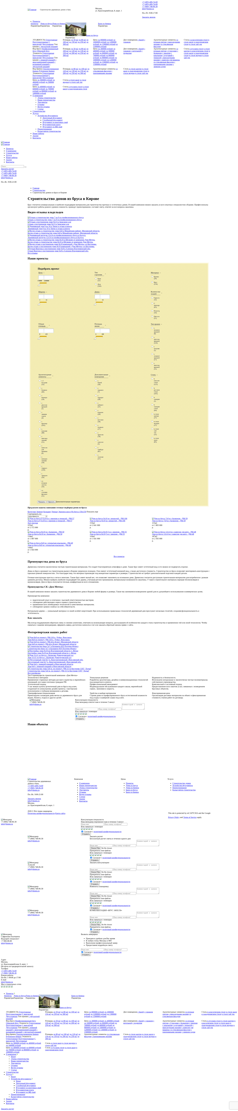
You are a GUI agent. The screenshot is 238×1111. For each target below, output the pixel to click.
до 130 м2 (82, 51)
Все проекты (119, 556)
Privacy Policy (173, 817)
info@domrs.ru (148, 9)
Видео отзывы (44, 107)
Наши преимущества (46, 100)
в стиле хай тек (195, 44)
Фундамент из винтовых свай (55, 122)
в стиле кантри (135, 69)
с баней (140, 40)
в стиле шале (74, 80)
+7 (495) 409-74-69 (150, 2)
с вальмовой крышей (44, 63)
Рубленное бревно (47, 71)
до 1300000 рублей (107, 44)
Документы (42, 102)
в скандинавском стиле (138, 71)
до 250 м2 (82, 42)
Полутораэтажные (40, 42)
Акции (35, 136)
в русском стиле (196, 49)
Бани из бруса (132, 790)
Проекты (36, 21)
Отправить (80, 719)
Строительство (39, 111)
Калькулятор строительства (49, 131)
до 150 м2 (73, 42)
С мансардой (41, 43)
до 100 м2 (83, 69)
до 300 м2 (82, 73)
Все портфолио (34, 673)
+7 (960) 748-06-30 (150, 6)
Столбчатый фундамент (53, 120)
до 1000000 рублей (104, 41)
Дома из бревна (132, 788)
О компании (38, 96)
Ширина (41, 292)
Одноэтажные (51, 40)
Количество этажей (155, 293)
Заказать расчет (203, 10)
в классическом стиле (199, 40)
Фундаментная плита (51, 125)
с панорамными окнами (164, 63)
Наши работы (38, 133)
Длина (97, 292)
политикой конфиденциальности (102, 716)
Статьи (41, 109)
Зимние (39, 512)
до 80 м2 (82, 40)
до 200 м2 (73, 53)
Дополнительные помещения (101, 376)
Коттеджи (32, 512)
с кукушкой (167, 55)
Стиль (153, 375)
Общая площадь (41, 325)
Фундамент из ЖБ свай (52, 127)
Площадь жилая (98, 325)
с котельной (136, 51)
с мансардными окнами (179, 1014)
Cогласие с (97, 716)
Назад (13, 1056)
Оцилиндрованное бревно (27, 1034)
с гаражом (148, 1012)
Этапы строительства (47, 98)
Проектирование (45, 129)
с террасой (187, 1025)
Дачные (54, 512)
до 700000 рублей (105, 54)
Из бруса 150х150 (78, 512)
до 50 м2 (74, 40)
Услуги (36, 113)
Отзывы (41, 104)
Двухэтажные (48, 44)
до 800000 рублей (46, 91)
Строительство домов (181, 783)
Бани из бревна (132, 792)
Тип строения (98, 274)
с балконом (184, 1023)
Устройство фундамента (48, 116)
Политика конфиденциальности (41, 813)
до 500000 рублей (91, 1023)
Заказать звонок (148, 17)
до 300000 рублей (105, 49)
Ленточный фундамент (52, 118)
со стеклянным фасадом (164, 62)
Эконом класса (64, 512)
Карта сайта (60, 813)
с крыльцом (167, 1025)
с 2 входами (172, 51)
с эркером (166, 53)
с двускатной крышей (48, 46)
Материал (155, 273)
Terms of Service (190, 817)
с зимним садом (164, 65)
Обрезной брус (43, 51)
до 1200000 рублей (98, 1014)
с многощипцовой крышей (44, 61)
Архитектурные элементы (44, 376)
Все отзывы (33, 253)
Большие (47, 512)
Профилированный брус (25, 1021)
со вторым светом (166, 41)
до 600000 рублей (107, 53)
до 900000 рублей (105, 40)
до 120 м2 (73, 51)
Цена (40, 273)
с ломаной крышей (47, 60)
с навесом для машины (170, 60)
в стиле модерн (195, 55)
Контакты (37, 138)
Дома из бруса (132, 785)
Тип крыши (155, 324)
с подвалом (137, 1023)
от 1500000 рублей (105, 45)
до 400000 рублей (104, 50)
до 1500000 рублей (105, 63)
